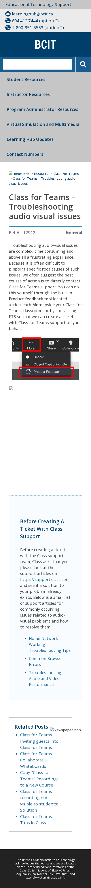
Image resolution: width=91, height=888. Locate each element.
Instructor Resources (28, 94)
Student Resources (26, 79)
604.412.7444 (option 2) (35, 21)
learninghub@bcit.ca (32, 14)
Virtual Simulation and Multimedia (43, 124)
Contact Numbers (25, 154)
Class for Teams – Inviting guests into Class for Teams (39, 741)
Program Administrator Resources (42, 109)
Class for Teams (66, 173)
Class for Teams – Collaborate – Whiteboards (37, 760)
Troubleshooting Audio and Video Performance (45, 678)
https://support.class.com (45, 579)
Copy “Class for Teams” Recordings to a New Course (39, 779)
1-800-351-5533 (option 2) (38, 27)
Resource (41, 173)
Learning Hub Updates (30, 139)
